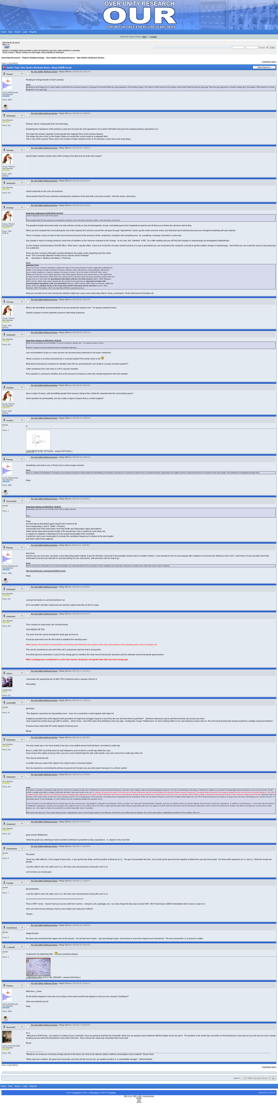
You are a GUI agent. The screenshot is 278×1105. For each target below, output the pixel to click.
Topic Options (263, 67)
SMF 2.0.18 (128, 1096)
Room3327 (10, 1027)
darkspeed (10, 116)
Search (17, 32)
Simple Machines (148, 1096)
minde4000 (11, 703)
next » (274, 62)
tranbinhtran (11, 849)
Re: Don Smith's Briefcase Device (44, 72)
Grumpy (9, 150)
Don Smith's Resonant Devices (60, 58)
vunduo (9, 420)
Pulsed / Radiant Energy (33, 58)
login (144, 37)
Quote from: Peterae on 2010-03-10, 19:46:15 (43, 507)
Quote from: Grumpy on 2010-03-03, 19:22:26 (43, 340)
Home (3, 32)
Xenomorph (11, 501)
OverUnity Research (10, 58)
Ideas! (96, 1092)
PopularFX (77, 1092)
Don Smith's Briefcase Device (90, 58)
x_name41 (10, 947)
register (153, 37)
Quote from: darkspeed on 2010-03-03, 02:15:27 (44, 213)
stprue (9, 673)
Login (25, 32)
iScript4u (112, 1092)
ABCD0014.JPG (34, 977)
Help (10, 32)
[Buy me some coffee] (5, 109)
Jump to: (236, 1078)
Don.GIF (31, 451)
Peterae (9, 74)
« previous (266, 62)
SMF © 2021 (137, 1096)
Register (33, 32)
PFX (92, 1092)
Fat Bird (9, 883)
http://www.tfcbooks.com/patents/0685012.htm (46, 571)
